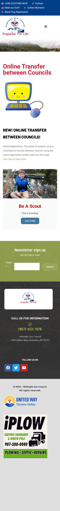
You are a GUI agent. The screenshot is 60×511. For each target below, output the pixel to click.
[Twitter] (16, 367)
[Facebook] (8, 367)
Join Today (30, 221)
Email (9, 264)
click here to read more (14, 159)
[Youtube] (24, 367)
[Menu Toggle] (45, 26)
